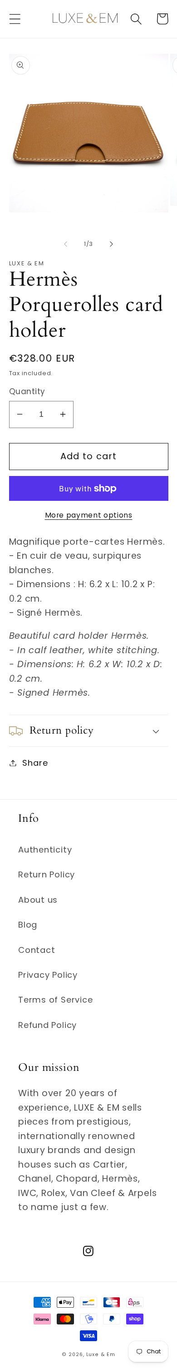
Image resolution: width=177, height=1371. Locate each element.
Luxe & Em (100, 1354)
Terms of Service (55, 999)
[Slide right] (112, 244)
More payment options (89, 515)
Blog (27, 924)
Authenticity (45, 849)
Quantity (27, 391)
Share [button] (35, 762)
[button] (15, 19)
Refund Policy (47, 1025)
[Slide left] (65, 244)
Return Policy (46, 874)
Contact (36, 950)
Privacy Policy (48, 974)
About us (38, 899)
